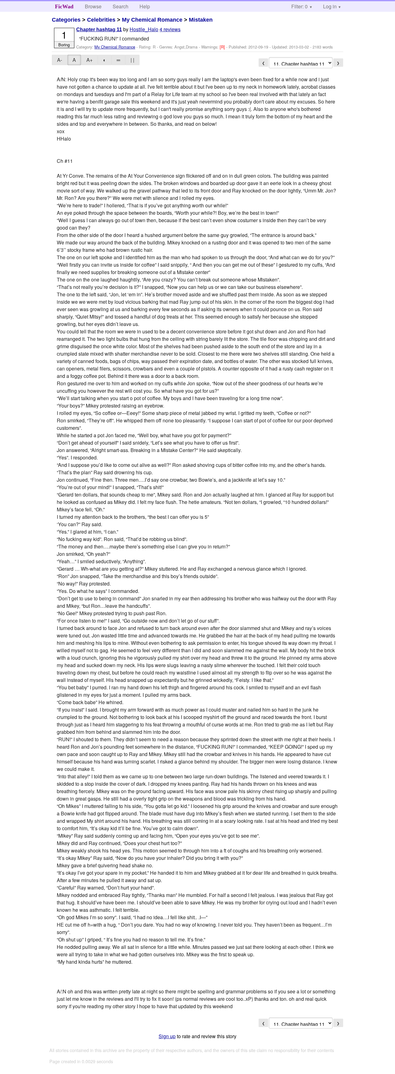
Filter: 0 (299, 6)
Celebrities (101, 20)
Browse (93, 6)
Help (144, 6)
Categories (66, 20)
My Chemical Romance (152, 20)
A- (59, 59)
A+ (89, 59)
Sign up (167, 1036)
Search (120, 6)
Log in (330, 6)
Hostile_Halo (144, 29)
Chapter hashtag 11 (99, 29)
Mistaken (201, 20)
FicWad (64, 6)
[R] (223, 47)
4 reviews (170, 29)
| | (132, 59)
